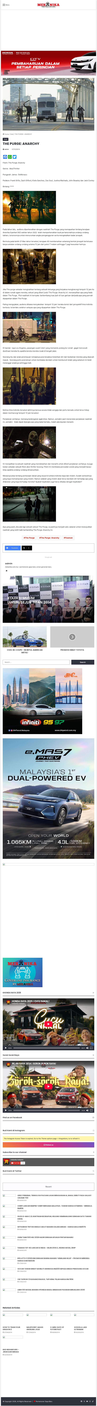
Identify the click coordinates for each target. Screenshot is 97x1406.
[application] (48, 1024)
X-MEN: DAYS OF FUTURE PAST (57, 1328)
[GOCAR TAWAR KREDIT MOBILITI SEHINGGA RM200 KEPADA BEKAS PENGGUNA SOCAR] (9, 1272)
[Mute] (87, 1048)
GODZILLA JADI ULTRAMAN (80, 1328)
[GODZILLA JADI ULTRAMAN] (84, 1319)
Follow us (49, 1145)
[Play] (6, 1048)
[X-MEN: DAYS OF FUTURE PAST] (60, 1319)
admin (6, 149)
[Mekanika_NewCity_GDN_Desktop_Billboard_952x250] (48, 63)
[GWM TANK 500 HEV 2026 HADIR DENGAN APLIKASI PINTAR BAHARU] (9, 1240)
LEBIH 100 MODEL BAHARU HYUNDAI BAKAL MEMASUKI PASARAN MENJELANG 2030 (51, 1290)
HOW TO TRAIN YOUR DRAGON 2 (11, 1328)
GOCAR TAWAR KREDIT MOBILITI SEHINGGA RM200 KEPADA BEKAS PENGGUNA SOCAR (53, 1269)
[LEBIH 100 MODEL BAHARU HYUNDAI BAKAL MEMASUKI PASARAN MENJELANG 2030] (9, 1293)
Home (6, 134)
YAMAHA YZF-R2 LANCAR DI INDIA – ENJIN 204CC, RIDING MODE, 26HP (47, 1248)
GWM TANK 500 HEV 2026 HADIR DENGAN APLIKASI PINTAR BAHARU (45, 1237)
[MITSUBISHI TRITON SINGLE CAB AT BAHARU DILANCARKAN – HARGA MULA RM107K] (9, 1230)
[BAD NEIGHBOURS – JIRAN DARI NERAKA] (13, 1341)
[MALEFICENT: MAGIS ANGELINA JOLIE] (36, 1319)
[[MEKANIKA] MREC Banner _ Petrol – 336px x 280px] (42, 733)
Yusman (69, 538)
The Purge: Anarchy (50, 538)
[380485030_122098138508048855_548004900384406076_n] (48, 865)
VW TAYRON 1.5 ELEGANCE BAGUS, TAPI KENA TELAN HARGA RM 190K (45, 1279)
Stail (11, 134)
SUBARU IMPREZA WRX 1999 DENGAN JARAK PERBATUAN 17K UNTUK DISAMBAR (31, 603)
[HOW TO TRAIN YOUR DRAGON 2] (13, 1319)
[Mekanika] (48, 5)
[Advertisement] (48, 33)
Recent (48, 1187)
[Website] (6, 570)
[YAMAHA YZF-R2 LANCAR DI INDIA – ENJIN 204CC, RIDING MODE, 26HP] (9, 1251)
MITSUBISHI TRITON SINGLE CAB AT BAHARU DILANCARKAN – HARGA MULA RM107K (52, 1227)
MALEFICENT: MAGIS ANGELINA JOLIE (34, 1328)
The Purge (30, 538)
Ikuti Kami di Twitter (12, 1171)
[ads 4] (22, 987)
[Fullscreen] (91, 1048)
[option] (48, 599)
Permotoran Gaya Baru (44, 1401)
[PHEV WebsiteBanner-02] (48, 858)
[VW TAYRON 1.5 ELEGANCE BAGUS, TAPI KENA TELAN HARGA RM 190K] (9, 1282)
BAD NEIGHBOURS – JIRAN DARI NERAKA (11, 1350)
